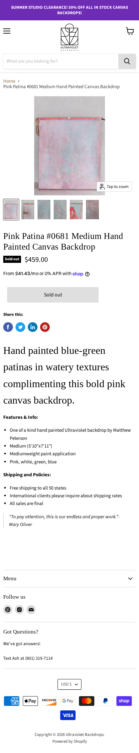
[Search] (127, 61)
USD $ (66, 684)
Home (9, 81)
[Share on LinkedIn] (32, 327)
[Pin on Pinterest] (45, 327)
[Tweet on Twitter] (20, 327)
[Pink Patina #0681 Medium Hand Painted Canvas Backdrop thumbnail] (11, 209)
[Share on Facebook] (8, 327)
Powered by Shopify (69, 741)
